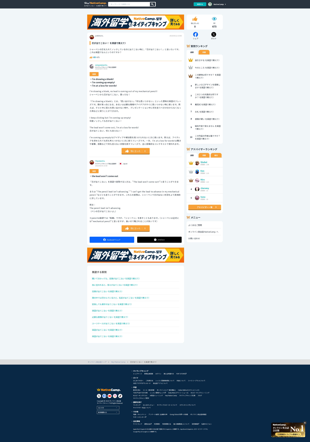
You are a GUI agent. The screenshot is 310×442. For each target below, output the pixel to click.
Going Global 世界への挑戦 (179, 414)
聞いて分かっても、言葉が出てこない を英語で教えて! (115, 278)
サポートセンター (139, 417)
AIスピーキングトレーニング (200, 392)
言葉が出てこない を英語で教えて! (107, 291)
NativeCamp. (219, 4)
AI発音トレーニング (156, 395)
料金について (181, 380)
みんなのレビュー (149, 405)
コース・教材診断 (148, 390)
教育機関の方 (102, 412)
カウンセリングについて (188, 405)
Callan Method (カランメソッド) (188, 390)
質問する (200, 4)
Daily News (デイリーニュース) (178, 392)
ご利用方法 (149, 380)
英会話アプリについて (160, 383)
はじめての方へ (138, 380)
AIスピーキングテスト (140, 395)
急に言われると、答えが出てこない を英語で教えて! (114, 284)
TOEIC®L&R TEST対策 (140, 392)
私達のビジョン (207, 424)
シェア (113, 240)
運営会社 (147, 424)
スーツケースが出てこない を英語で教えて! (111, 323)
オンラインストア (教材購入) (166, 390)
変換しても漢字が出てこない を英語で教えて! (112, 304)
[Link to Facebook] (104, 396)
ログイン (158, 373)
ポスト (161, 240)
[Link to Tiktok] (120, 396)
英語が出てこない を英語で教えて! (107, 310)
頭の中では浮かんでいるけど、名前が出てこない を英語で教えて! (120, 297)
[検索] (152, 4)
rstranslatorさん (101, 65)
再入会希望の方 (169, 373)
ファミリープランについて (196, 380)
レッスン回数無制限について (164, 380)
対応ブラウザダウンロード (142, 383)
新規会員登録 (148, 373)
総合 (216, 155)
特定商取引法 (166, 424)
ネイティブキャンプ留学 (141, 398)
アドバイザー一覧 (204, 207)
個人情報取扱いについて (181, 424)
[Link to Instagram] (115, 396)
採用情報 (195, 424)
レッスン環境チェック (157, 393)
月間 (204, 52)
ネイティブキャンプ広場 (187, 395)
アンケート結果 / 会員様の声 (158, 414)
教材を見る (136, 390)
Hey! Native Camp (171, 395)
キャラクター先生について (142, 407)
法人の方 (101, 408)
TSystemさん (100, 161)
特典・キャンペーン (139, 414)
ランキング (136, 405)
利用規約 (157, 424)
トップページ (137, 373)
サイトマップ (137, 424)
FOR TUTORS (180, 374)
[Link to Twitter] (99, 396)
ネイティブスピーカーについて (167, 405)
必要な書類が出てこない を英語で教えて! (110, 317)
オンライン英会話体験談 (198, 414)
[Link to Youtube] (110, 396)
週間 (192, 52)
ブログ (200, 395)
